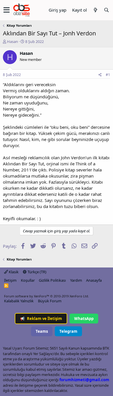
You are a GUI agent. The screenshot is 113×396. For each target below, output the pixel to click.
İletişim (10, 280)
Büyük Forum (49, 300)
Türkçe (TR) (36, 271)
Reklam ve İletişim (41, 318)
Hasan (12, 41)
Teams (42, 331)
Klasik (13, 271)
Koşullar (28, 280)
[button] (6, 10)
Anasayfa (94, 280)
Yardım (76, 280)
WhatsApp (84, 318)
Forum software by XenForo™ (46, 296)
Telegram (68, 331)
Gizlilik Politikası (52, 280)
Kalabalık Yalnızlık (19, 300)
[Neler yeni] (95, 10)
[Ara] (106, 10)
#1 (108, 74)
